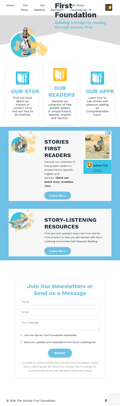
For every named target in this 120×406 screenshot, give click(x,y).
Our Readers (39, 7)
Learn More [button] (57, 195)
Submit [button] (60, 353)
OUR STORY (27, 91)
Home (10, 5)
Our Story (24, 7)
